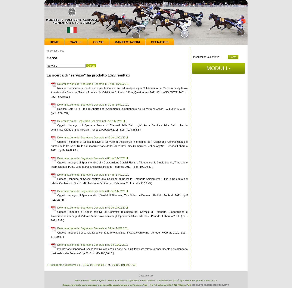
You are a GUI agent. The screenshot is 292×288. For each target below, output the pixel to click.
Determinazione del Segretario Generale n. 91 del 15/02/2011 (93, 104)
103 (133, 264)
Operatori (159, 42)
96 (102, 264)
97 (106, 264)
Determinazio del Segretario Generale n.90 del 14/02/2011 (91, 121)
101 (123, 264)
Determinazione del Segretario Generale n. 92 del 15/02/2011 (93, 83)
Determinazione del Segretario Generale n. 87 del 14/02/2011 (93, 174)
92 (88, 264)
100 (118, 264)
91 (84, 264)
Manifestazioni (127, 42)
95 (98, 264)
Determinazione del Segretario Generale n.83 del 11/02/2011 (92, 244)
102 (128, 264)
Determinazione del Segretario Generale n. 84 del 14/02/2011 (93, 228)
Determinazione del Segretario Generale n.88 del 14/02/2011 (92, 158)
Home (54, 42)
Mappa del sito (146, 275)
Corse (98, 42)
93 (91, 264)
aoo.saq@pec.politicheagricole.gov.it (210, 285)
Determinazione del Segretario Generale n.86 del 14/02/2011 (92, 191)
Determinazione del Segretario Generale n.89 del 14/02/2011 (92, 137)
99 (113, 264)
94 (95, 264)
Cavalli (76, 42)
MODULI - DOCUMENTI (218, 69)
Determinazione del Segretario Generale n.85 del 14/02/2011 (92, 207)
